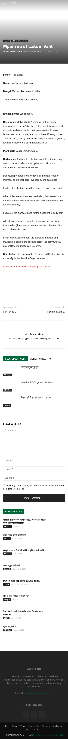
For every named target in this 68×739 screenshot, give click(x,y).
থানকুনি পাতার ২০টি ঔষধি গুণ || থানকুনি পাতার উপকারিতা (24, 550)
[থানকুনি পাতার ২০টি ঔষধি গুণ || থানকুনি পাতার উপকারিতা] (57, 554)
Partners (45, 726)
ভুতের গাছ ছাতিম (9, 626)
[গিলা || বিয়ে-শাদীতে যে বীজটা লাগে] (57, 600)
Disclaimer (57, 726)
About (14, 726)
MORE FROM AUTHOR (41, 359)
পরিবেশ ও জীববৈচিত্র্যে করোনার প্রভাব (37, 382)
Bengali (7, 405)
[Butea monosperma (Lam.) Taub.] (57, 584)
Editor (6, 726)
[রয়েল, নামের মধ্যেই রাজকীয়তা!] (57, 539)
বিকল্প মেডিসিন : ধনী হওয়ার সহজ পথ (36, 397)
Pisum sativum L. (56, 311)
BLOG (6, 618)
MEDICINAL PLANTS (19, 41)
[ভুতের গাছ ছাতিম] (57, 630)
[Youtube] (42, 714)
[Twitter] (34, 714)
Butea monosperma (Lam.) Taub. (21, 580)
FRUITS (7, 538)
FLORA (13, 3)
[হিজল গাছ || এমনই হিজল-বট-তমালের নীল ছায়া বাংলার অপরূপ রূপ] (57, 615)
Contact (35, 729)
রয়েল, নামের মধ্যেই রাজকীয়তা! (14, 535)
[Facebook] (30, 344)
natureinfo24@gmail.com (40, 693)
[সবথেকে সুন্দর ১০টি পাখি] (57, 569)
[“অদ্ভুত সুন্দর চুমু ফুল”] (11, 370)
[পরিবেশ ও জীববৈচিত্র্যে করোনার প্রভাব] (11, 386)
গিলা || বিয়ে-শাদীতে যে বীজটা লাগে (16, 596)
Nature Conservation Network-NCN (47, 735)
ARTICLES (7, 375)
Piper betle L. (9, 311)
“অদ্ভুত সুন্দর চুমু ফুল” (30, 367)
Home (4, 3)
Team (22, 726)
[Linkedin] (37, 344)
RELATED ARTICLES (15, 359)
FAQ (27, 729)
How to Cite (33, 726)
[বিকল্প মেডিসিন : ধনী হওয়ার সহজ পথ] (11, 401)
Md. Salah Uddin (14, 51)
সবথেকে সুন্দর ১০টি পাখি (11, 565)
